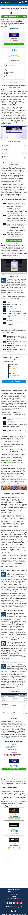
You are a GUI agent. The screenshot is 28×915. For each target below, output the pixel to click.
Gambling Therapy (12, 195)
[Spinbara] (14, 35)
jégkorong (8, 462)
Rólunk (14, 896)
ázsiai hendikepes (5, 509)
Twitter (14, 903)
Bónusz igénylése (15, 43)
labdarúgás (10, 460)
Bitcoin (20, 313)
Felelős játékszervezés (14, 891)
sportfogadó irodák (5, 21)
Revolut (9, 319)
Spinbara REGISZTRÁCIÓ (15, 240)
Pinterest (17, 903)
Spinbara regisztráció (15, 768)
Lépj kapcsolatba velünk (14, 898)
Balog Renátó (16, 13)
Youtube (10, 903)
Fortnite (20, 476)
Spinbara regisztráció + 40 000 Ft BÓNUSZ (15, 16)
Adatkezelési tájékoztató (14, 889)
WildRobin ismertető (14, 818)
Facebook (7, 903)
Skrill (8, 311)
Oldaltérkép (14, 894)
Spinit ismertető (14, 833)
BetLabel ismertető (14, 847)
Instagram (21, 903)
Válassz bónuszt (14, 381)
